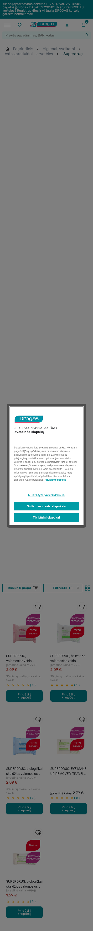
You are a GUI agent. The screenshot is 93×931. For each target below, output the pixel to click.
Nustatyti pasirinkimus (46, 494)
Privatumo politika (55, 479)
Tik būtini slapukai (46, 517)
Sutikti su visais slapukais (46, 506)
